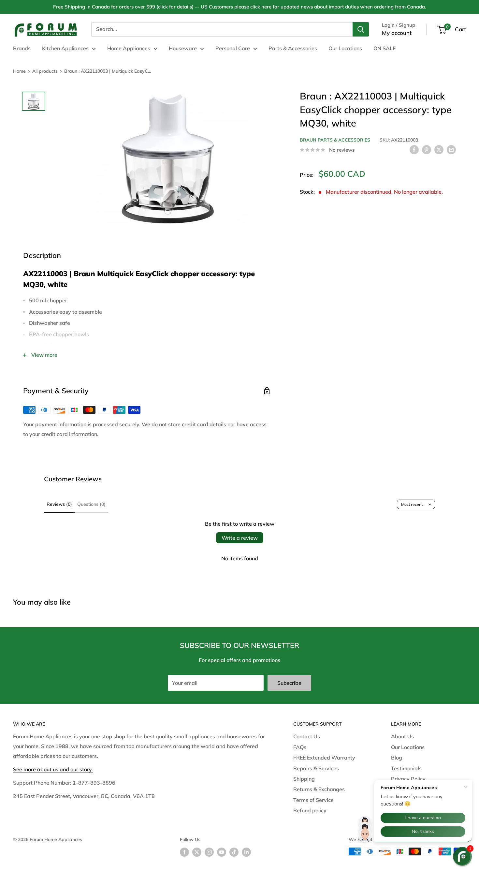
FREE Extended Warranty (324, 757)
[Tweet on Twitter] (438, 149)
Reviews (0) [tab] (59, 504)
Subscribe (289, 683)
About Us (402, 736)
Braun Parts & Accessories (335, 140)
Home (19, 71)
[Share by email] (451, 149)
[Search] (361, 29)
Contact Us (306, 736)
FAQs (299, 747)
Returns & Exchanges (319, 789)
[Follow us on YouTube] (221, 852)
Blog (396, 757)
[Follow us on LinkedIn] (246, 852)
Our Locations (345, 48)
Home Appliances (128, 48)
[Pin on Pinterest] (426, 149)
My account (397, 32)
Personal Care (232, 48)
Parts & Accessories (293, 48)
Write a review (240, 537)
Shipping (304, 778)
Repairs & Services (316, 768)
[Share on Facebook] (414, 149)
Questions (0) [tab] (91, 504)
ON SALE (384, 48)
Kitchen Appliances (65, 48)
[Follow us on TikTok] (234, 852)
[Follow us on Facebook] (184, 852)
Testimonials (406, 768)
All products (45, 71)
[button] (462, 856)
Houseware (183, 48)
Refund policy (310, 810)
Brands (22, 48)
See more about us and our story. (53, 769)
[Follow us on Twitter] (196, 852)
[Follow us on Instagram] (209, 852)
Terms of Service (313, 800)
